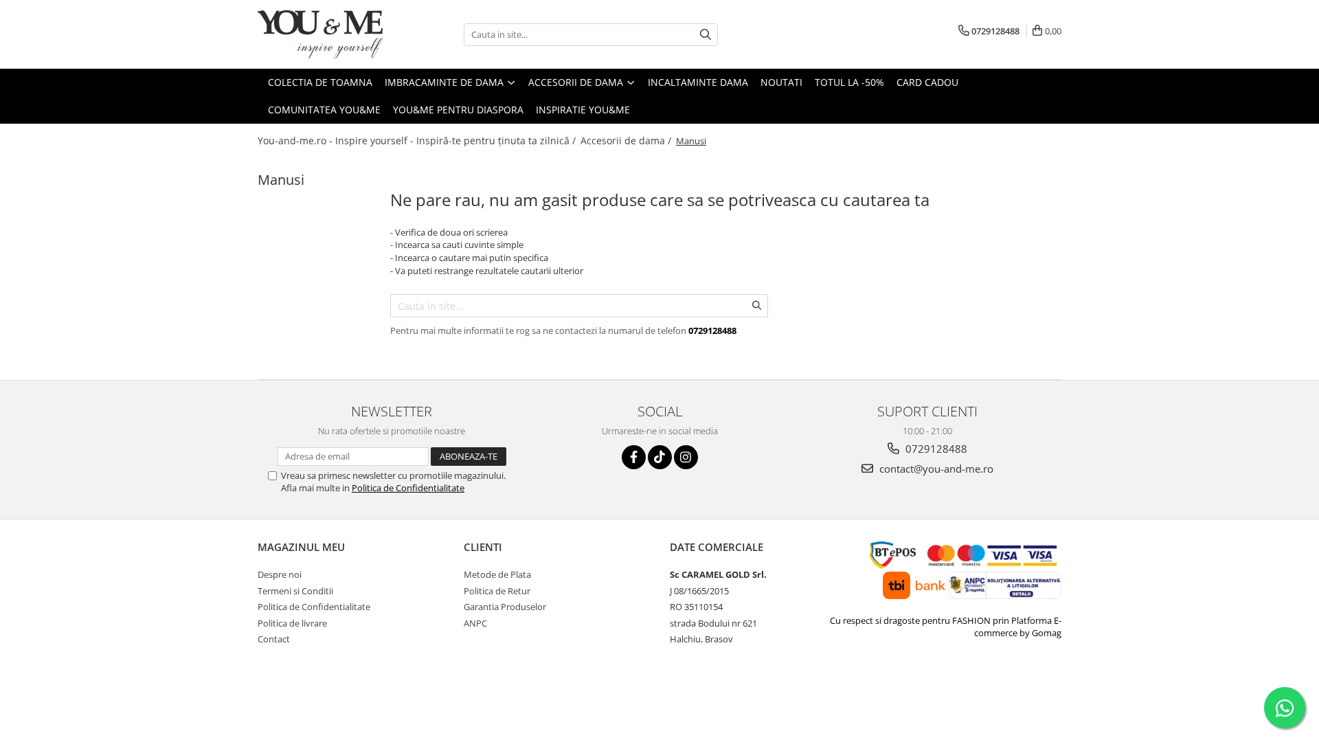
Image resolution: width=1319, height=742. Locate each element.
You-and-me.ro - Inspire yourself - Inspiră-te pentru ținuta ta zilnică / (418, 140)
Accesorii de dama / (627, 140)
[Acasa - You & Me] (326, 34)
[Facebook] (634, 457)
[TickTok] (660, 457)
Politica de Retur (497, 591)
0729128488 (935, 449)
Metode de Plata (497, 574)
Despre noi (280, 574)
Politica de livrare (292, 623)
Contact (274, 639)
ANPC (475, 623)
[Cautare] (705, 34)
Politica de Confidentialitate (408, 488)
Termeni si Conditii (295, 591)
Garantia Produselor (505, 606)
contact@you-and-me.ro (935, 468)
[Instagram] (686, 457)
